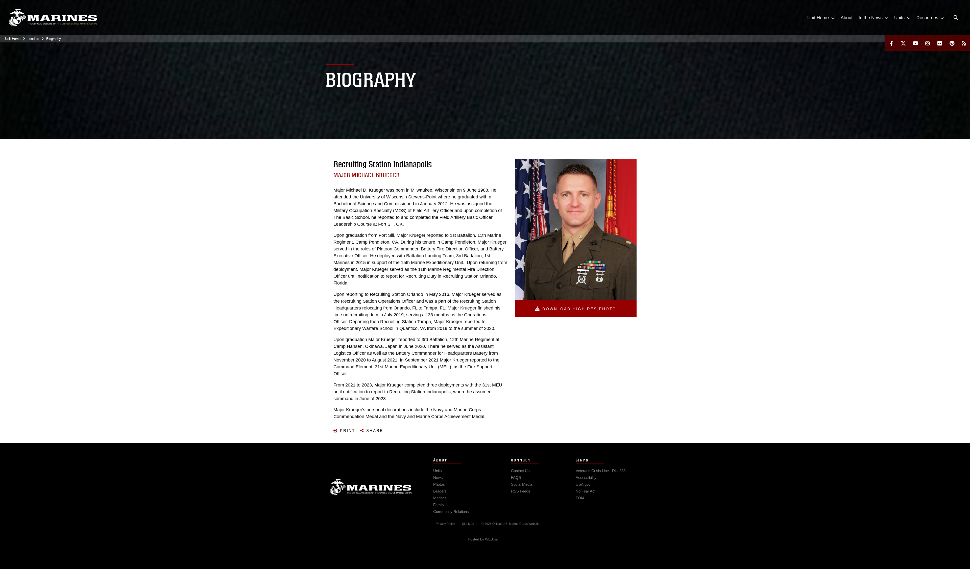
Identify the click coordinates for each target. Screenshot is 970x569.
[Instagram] (928, 43)
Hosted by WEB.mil (483, 539)
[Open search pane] (956, 17)
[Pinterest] (952, 43)
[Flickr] (940, 43)
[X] (903, 43)
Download (579, 309)
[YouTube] (915, 43)
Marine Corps (371, 487)
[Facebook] (891, 43)
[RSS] (964, 43)
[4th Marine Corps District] (53, 18)
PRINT (347, 430)
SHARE (374, 430)
